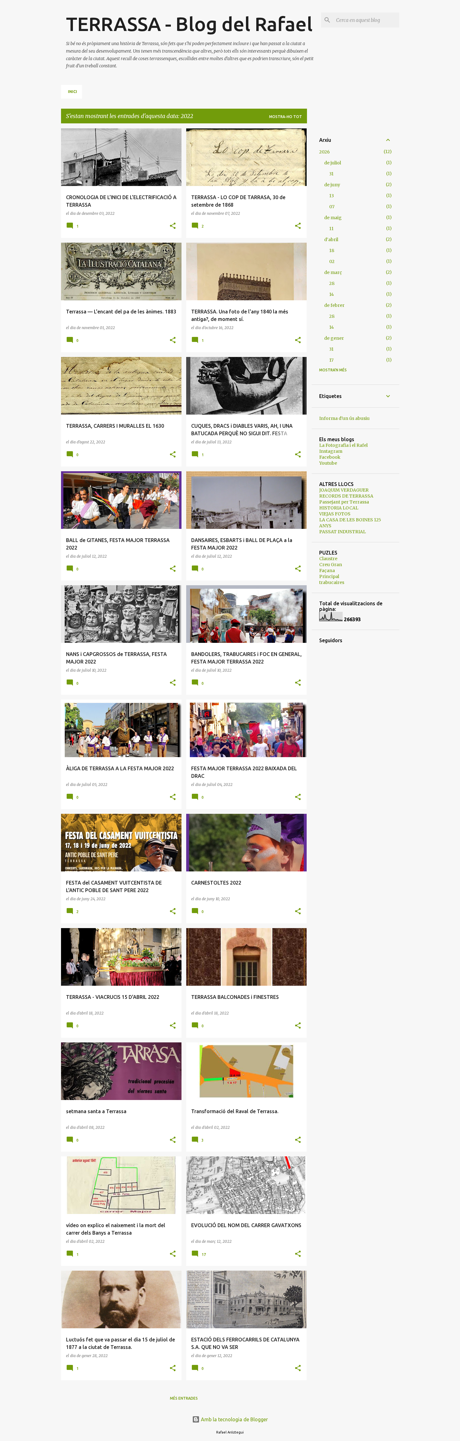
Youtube (328, 463)
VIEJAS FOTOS (334, 514)
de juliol (332, 163)
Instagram (330, 451)
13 (331, 196)
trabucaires (331, 582)
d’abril (331, 239)
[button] (172, 226)
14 (331, 294)
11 (331, 228)
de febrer (334, 305)
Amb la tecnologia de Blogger (234, 1419)
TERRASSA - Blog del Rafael (189, 24)
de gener (334, 338)
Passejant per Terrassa (344, 502)
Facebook (329, 457)
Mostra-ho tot (285, 117)
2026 (324, 152)
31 (331, 174)
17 (331, 360)
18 (331, 250)
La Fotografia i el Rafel (343, 445)
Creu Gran (330, 564)
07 (332, 206)
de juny (332, 185)
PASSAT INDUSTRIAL (342, 532)
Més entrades (184, 1398)
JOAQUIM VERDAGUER (344, 490)
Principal (329, 576)
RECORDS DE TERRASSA (346, 496)
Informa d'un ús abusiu (344, 418)
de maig (333, 217)
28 (332, 283)
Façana (327, 570)
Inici (72, 92)
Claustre (328, 558)
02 (332, 261)
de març (333, 272)
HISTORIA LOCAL (338, 508)
